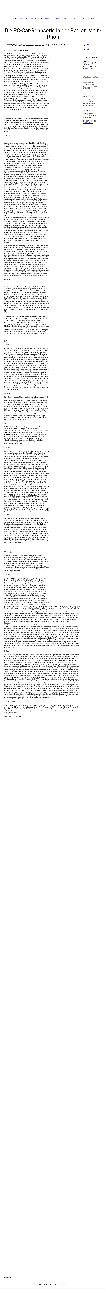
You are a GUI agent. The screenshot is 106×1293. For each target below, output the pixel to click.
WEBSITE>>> (88, 69)
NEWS (14, 18)
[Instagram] (88, 45)
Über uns (23, 18)
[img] (53, 21)
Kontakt (90, 18)
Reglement (46, 18)
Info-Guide (34, 18)
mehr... (6, 1275)
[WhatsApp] (88, 49)
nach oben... (8, 1277)
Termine (57, 18)
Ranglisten (78, 18)
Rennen (66, 18)
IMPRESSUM (62, 1285)
